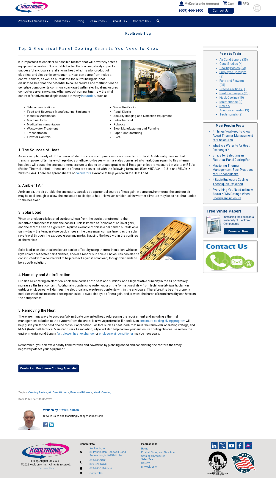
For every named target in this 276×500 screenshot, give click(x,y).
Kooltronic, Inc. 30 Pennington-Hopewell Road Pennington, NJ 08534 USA (107, 452)
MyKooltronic (149, 466)
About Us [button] (119, 21)
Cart (231, 4)
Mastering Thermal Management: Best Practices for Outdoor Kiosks (233, 170)
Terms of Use (46, 468)
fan (59, 333)
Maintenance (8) (231, 102)
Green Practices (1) (233, 89)
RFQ (246, 4)
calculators (83, 173)
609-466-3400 (97, 460)
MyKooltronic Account (202, 4)
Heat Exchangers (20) (234, 93)
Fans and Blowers (81, 392)
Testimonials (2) (231, 114)
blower (67, 333)
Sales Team (148, 459)
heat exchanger (84, 333)
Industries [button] (61, 21)
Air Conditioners (58, 392)
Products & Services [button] (32, 21)
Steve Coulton (68, 410)
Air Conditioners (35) (234, 59)
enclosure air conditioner (116, 333)
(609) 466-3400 (191, 10)
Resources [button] (97, 21)
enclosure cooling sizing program (162, 321)
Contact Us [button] (141, 21)
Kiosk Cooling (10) (232, 97)
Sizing (80, 21)
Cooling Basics (37, 392)
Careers (145, 463)
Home (144, 448)
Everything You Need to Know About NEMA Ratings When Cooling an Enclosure (233, 194)
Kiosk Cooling (102, 392)
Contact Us (95, 473)
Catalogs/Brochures (153, 455)
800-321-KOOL (98, 463)
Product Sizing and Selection (158, 452)
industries (88, 96)
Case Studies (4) (231, 63)
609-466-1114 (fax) (100, 468)
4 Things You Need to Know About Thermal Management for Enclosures (233, 136)
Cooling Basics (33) (233, 68)
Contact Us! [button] (221, 10)
